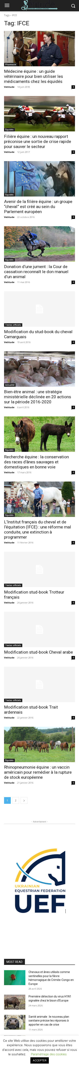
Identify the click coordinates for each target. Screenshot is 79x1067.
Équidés (9, 129)
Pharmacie (10, 64)
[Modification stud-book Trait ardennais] (39, 684)
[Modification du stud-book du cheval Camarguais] (39, 309)
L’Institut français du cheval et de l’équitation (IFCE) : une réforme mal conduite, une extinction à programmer (37, 530)
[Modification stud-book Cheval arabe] (39, 629)
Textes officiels (13, 324)
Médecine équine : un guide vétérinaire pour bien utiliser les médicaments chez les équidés (33, 76)
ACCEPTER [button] (39, 1060)
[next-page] (24, 800)
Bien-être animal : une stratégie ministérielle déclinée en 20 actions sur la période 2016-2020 (37, 396)
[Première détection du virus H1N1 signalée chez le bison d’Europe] (14, 1002)
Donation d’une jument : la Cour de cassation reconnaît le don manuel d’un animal (36, 271)
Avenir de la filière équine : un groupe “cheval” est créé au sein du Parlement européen (38, 206)
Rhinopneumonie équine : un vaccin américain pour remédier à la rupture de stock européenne (38, 772)
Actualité (9, 384)
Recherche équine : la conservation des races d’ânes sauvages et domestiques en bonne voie (36, 461)
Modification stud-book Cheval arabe (38, 652)
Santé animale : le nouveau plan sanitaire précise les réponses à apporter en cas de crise (49, 1020)
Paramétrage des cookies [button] (49, 1054)
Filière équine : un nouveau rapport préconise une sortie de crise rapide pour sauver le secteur (37, 141)
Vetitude (9, 86)
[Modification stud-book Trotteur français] (39, 569)
